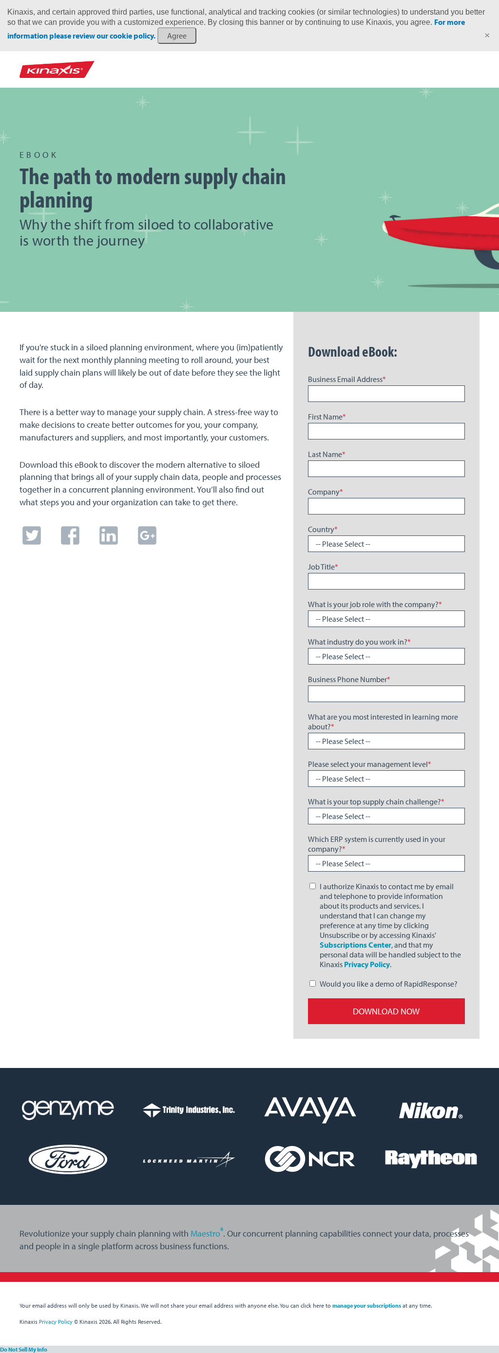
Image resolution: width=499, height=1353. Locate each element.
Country (323, 529)
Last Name (326, 454)
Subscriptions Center (355, 945)
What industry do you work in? (359, 642)
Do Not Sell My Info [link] (23, 1349)
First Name (327, 416)
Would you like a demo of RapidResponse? (389, 984)
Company (325, 491)
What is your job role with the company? (375, 604)
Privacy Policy (367, 964)
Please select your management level (369, 764)
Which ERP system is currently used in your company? (376, 844)
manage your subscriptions (366, 1305)
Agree (177, 35)
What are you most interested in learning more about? (383, 721)
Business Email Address (347, 379)
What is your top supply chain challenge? (376, 801)
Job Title (323, 567)
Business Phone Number (349, 679)
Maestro (207, 1233)
